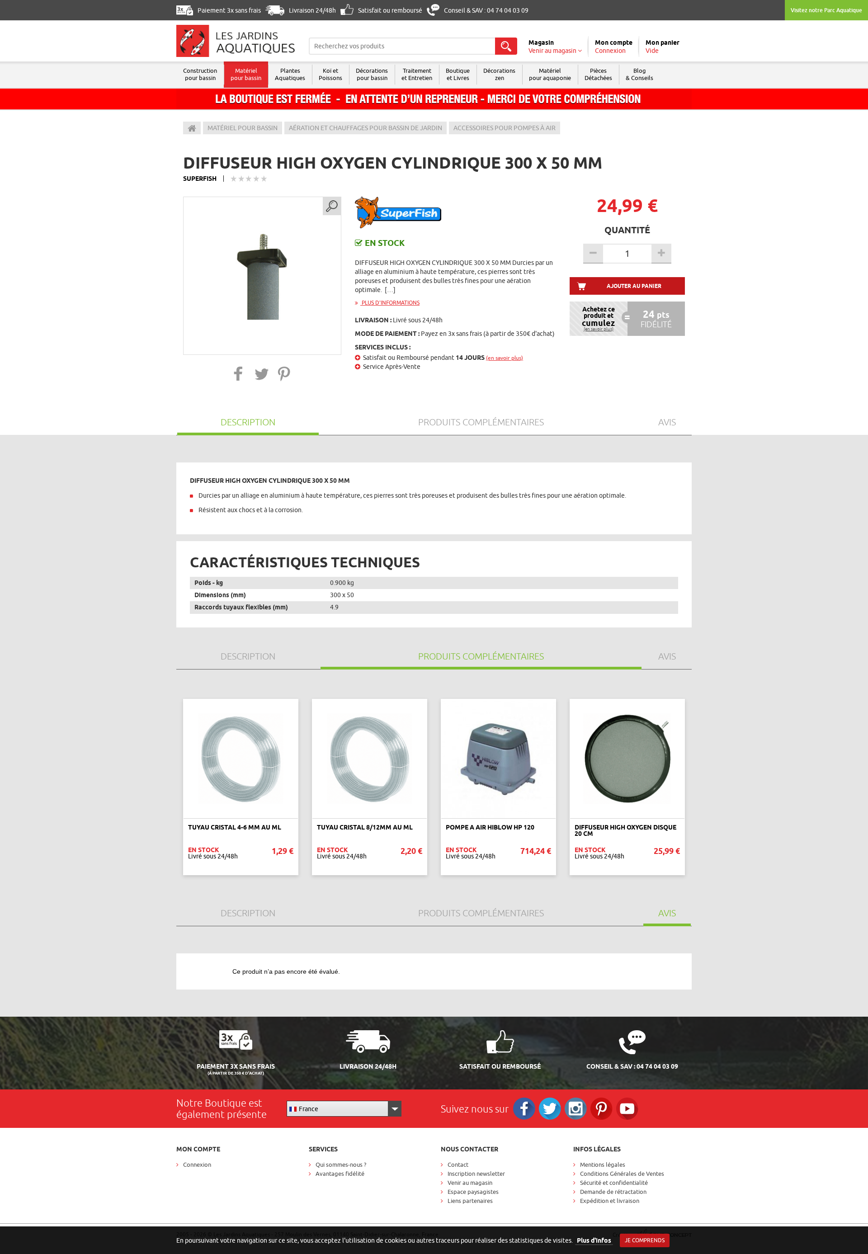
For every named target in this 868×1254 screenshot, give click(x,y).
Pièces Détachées (598, 74)
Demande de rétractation (613, 1191)
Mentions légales (602, 1164)
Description (248, 422)
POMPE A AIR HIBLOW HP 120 (490, 827)
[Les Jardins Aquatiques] (235, 41)
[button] (238, 373)
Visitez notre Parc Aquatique (826, 10)
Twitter (550, 1109)
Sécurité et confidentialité (614, 1182)
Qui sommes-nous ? (341, 1164)
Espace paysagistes (473, 1191)
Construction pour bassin (200, 74)
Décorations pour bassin (372, 74)
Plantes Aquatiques (290, 74)
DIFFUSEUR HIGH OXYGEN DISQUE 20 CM (625, 830)
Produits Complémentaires (481, 422)
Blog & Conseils (639, 74)
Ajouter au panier (634, 286)
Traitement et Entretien (416, 74)
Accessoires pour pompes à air (504, 128)
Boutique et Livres (458, 74)
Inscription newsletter (476, 1173)
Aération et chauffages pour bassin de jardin (365, 128)
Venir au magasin (470, 1182)
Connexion (197, 1164)
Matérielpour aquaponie (550, 74)
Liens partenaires (470, 1200)
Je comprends (645, 1240)
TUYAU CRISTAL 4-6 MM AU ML (234, 827)
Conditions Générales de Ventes (622, 1173)
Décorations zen (499, 74)
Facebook (524, 1109)
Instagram (576, 1109)
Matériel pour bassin (246, 74)
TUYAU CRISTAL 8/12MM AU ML (365, 827)
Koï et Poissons (330, 74)
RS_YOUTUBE (627, 1109)
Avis (667, 422)
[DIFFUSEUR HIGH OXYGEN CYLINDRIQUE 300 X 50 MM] (262, 276)
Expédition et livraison (609, 1200)
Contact (458, 1164)
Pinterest (601, 1109)
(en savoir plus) (504, 358)
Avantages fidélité (340, 1173)
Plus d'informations (390, 303)
